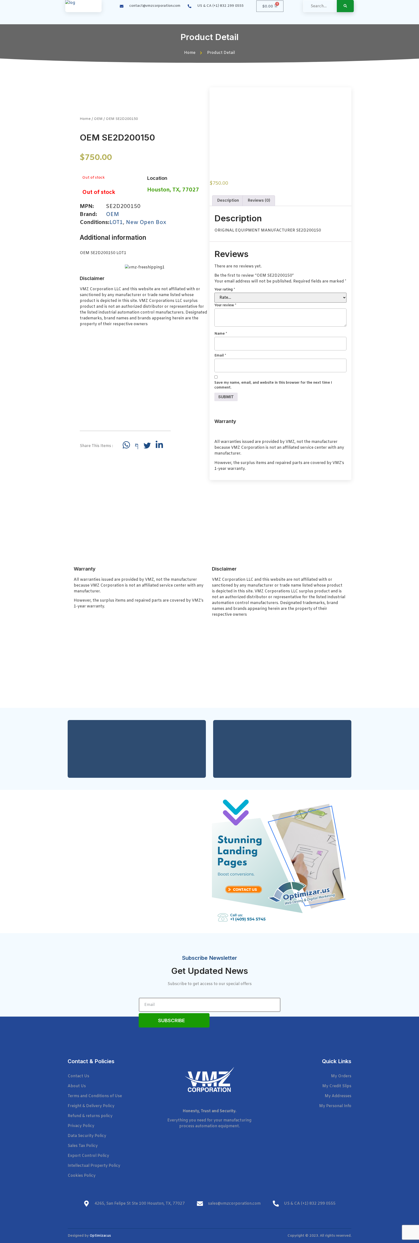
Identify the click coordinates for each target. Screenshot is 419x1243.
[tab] (228, 200)
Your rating (224, 289)
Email (220, 355)
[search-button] (345, 6)
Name (220, 333)
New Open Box (146, 222)
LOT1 (116, 222)
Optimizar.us (100, 1236)
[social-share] (126, 445)
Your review (225, 305)
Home (85, 118)
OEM (98, 118)
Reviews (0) (259, 200)
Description (228, 200)
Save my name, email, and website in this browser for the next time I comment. (273, 385)
